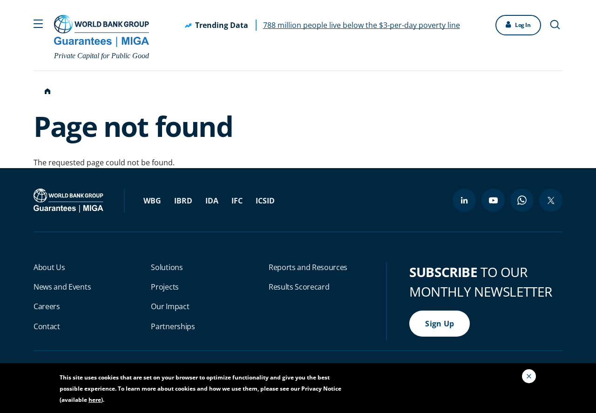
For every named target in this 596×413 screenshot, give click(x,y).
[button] (38, 23)
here (94, 400)
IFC (237, 201)
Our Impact (170, 306)
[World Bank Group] (69, 200)
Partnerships (173, 326)
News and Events (62, 287)
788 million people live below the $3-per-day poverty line (361, 25)
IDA (211, 201)
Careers (47, 306)
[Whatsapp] (522, 200)
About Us (49, 267)
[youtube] (493, 200)
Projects (164, 287)
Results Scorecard (299, 287)
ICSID (265, 201)
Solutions (167, 267)
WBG (152, 201)
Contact (47, 326)
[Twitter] (550, 200)
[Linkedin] (464, 200)
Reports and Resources (308, 267)
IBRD (183, 201)
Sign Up (439, 323)
